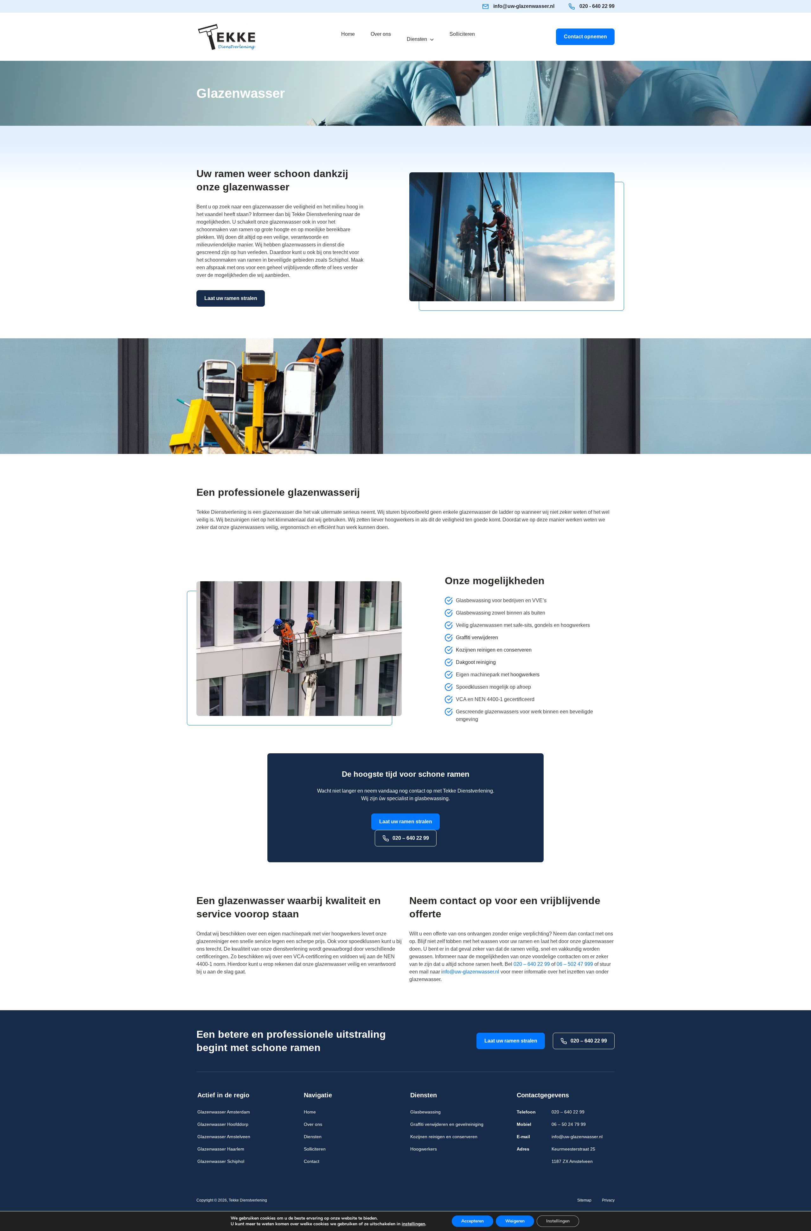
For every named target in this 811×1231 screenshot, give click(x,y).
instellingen (413, 1224)
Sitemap (584, 1200)
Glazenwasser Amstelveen (223, 1136)
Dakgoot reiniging (476, 662)
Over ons (313, 1124)
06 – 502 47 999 (575, 964)
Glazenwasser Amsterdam (223, 1111)
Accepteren (472, 1221)
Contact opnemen (585, 36)
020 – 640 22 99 (410, 838)
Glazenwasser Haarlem (220, 1148)
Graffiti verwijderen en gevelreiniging (446, 1124)
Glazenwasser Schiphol (220, 1161)
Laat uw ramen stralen (230, 298)
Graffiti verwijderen (477, 637)
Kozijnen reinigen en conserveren (494, 650)
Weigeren (515, 1221)
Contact (311, 1161)
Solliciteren (315, 1148)
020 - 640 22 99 (597, 6)
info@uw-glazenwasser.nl (523, 6)
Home (310, 1111)
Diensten (313, 1136)
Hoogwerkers (423, 1148)
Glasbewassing (425, 1111)
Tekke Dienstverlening (248, 1200)
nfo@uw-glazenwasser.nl (471, 971)
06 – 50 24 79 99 (569, 1124)
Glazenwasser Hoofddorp (222, 1124)
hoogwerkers (525, 674)
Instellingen (558, 1221)
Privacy (608, 1200)
